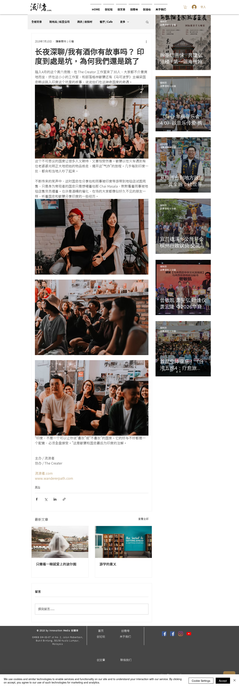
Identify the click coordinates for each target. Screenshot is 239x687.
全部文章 (36, 22)
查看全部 (143, 519)
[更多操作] (146, 41)
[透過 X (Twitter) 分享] (46, 499)
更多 (122, 22)
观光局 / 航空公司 (59, 22)
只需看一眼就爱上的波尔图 (56, 564)
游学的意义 (108, 564)
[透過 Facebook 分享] (36, 499)
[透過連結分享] (64, 499)
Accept (223, 681)
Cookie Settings (201, 681)
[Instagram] (180, 633)
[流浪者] (164, 633)
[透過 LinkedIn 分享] (55, 499)
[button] (146, 8)
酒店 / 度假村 (84, 22)
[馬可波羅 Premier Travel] (172, 633)
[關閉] (234, 680)
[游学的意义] (123, 542)
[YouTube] (189, 633)
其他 (37, 487)
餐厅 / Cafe (106, 22)
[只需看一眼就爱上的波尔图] (60, 542)
